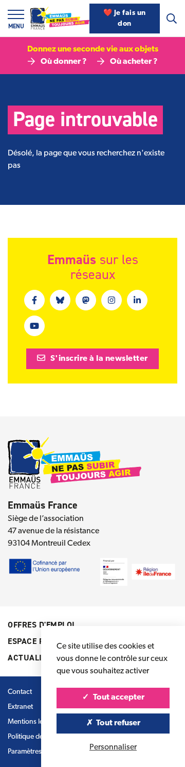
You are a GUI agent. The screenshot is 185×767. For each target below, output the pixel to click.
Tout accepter (117, 697)
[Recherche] (171, 18)
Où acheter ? (134, 62)
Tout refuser (117, 723)
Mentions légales (33, 722)
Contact (20, 692)
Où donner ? (64, 62)
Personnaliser (113, 747)
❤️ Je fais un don (124, 18)
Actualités (32, 657)
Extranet (20, 707)
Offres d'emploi (41, 624)
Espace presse (38, 641)
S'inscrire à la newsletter (98, 359)
